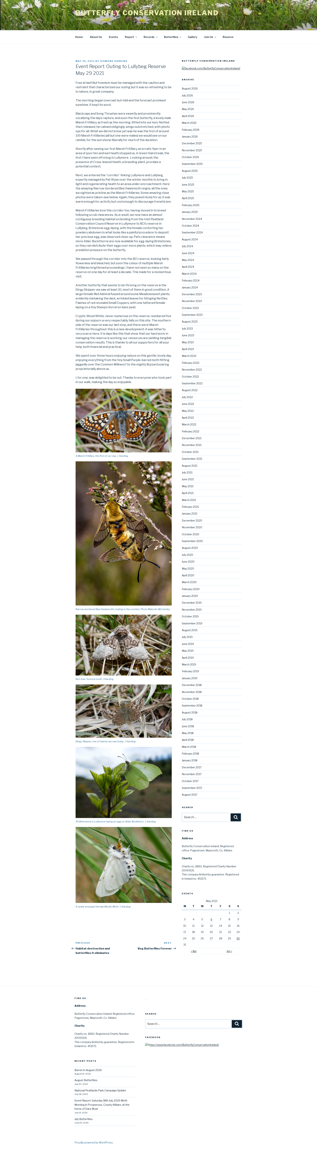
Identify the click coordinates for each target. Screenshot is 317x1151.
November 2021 (191, 445)
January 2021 (189, 513)
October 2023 (190, 308)
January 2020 (190, 595)
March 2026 (189, 122)
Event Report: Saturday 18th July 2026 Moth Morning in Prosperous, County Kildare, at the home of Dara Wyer (102, 1104)
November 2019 (192, 609)
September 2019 (192, 623)
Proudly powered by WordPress (93, 1142)
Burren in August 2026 (88, 1070)
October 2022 (190, 376)
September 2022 (192, 383)
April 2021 (188, 493)
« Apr (194, 951)
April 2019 (188, 657)
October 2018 (190, 698)
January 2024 (190, 287)
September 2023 (192, 314)
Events (113, 37)
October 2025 (190, 157)
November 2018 (192, 691)
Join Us (208, 37)
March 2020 (189, 582)
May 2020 (188, 568)
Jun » (229, 951)
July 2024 (187, 246)
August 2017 (189, 794)
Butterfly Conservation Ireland (147, 13)
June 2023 (188, 335)
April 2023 (188, 349)
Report (129, 37)
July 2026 (187, 95)
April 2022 (188, 417)
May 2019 (188, 650)
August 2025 (190, 170)
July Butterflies (83, 1119)
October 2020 (190, 534)
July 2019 (187, 636)
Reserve (228, 37)
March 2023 (189, 355)
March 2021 (189, 500)
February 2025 (190, 205)
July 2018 (187, 719)
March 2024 (189, 273)
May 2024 (188, 259)
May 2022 (188, 410)
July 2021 (187, 472)
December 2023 (192, 294)
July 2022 (187, 397)
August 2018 (189, 712)
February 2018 (190, 753)
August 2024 (190, 239)
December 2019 (192, 602)
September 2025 (192, 163)
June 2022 (188, 403)
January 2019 (189, 678)
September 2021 (192, 458)
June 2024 (188, 253)
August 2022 (190, 390)
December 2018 (192, 685)
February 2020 (191, 589)
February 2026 (190, 129)
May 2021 (187, 486)
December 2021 (191, 438)
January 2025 (190, 211)
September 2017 (192, 787)
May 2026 (188, 109)
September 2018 (192, 705)
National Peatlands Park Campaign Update (100, 1090)
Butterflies (171, 37)
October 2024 (190, 225)
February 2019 (190, 671)
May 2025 (188, 191)
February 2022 (190, 431)
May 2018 (188, 733)
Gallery (192, 37)
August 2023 (190, 321)
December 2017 (191, 767)
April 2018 (188, 739)
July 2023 (187, 328)
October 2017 (190, 781)
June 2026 (188, 102)
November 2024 (192, 218)
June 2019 (188, 643)
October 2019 (190, 616)
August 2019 (189, 630)
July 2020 (187, 554)
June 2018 (188, 726)
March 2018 (189, 746)
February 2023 (190, 362)
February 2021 (190, 506)
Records (149, 37)
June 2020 (188, 561)
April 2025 (188, 198)
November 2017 (191, 774)
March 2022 (189, 424)
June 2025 (188, 184)
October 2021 (190, 451)
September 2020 (192, 541)
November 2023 (192, 301)
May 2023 (188, 342)
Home (79, 37)
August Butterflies (85, 1080)
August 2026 (190, 88)
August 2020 (190, 547)
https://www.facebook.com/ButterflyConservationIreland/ (183, 1044)
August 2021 (189, 465)
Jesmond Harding (113, 61)
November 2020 (192, 527)
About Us (96, 37)
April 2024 (188, 266)
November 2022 (192, 369)
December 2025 (192, 143)
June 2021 (188, 479)
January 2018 (189, 760)
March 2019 (189, 664)
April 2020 (188, 575)
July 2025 (187, 177)
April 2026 (188, 116)
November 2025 (192, 150)
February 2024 (190, 280)
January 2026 (190, 136)
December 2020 (192, 520)
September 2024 (192, 232)
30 (238, 938)
